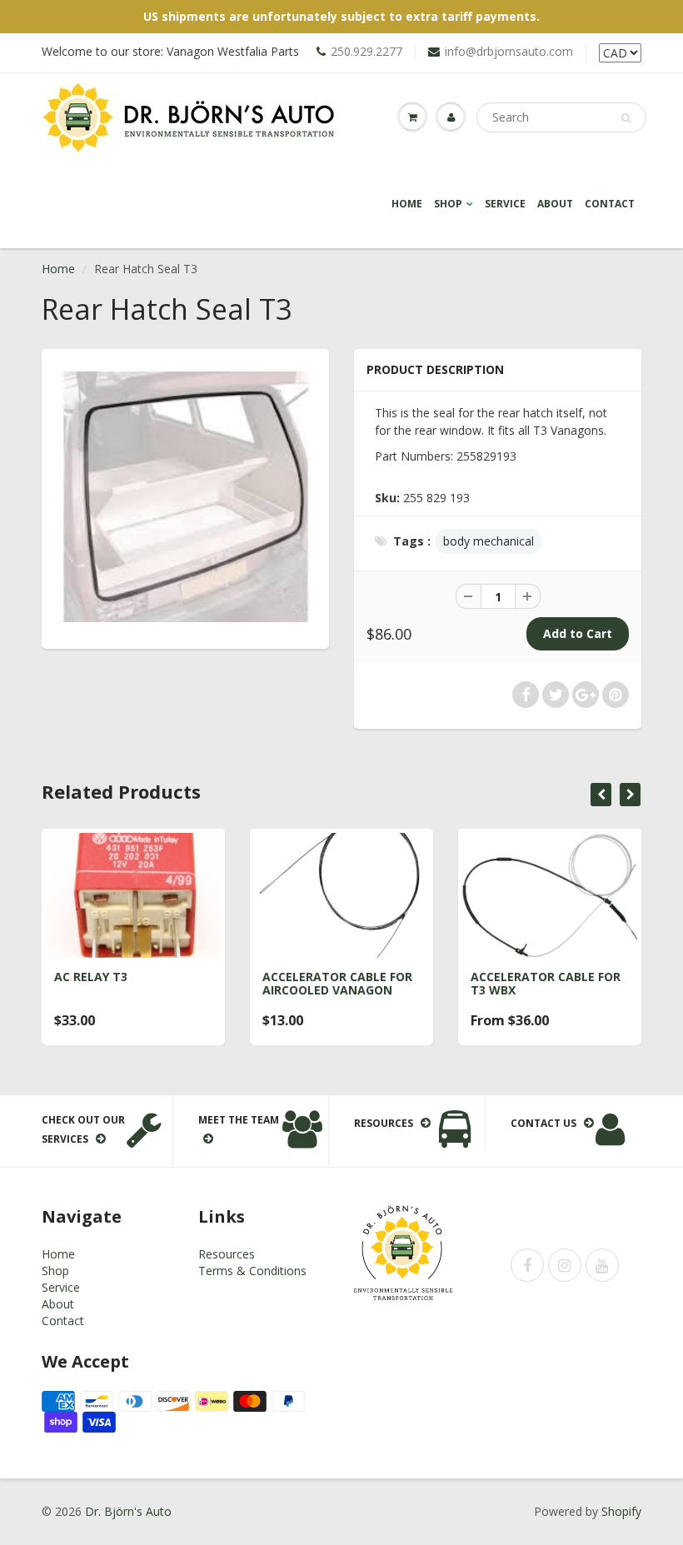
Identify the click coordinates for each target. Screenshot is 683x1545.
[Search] (626, 118)
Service (505, 204)
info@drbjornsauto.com (509, 51)
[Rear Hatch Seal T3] (185, 497)
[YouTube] (602, 1265)
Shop (448, 204)
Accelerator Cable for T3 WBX (546, 983)
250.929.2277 (366, 51)
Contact (610, 204)
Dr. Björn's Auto (128, 1511)
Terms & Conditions (252, 1270)
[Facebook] (527, 1265)
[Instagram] (564, 1265)
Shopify (621, 1511)
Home (406, 204)
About (555, 204)
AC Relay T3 (90, 976)
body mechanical (488, 541)
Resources (226, 1254)
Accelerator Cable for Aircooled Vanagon (337, 983)
